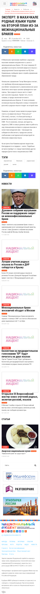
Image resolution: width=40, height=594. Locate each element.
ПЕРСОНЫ (4, 544)
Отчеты (11, 554)
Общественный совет (23, 551)
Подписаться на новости (12, 535)
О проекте (5, 548)
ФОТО (12, 544)
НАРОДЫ (4, 541)
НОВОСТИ (34, 544)
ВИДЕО (27, 544)
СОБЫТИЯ (30, 541)
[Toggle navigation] (4, 4)
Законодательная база (9, 551)
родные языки (31, 161)
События (6, 207)
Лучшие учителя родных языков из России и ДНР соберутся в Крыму (15, 264)
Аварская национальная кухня (16, 451)
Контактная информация (16, 548)
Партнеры (5, 554)
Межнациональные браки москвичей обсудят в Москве (18, 309)
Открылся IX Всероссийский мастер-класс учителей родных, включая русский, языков (20, 396)
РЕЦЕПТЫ (19, 544)
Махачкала (19, 161)
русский (6, 164)
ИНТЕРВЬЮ (21, 541)
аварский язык (8, 161)
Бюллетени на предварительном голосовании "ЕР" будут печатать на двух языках (20, 353)
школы (14, 164)
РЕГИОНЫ (12, 541)
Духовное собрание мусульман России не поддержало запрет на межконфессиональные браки (19, 214)
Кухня (5, 447)
